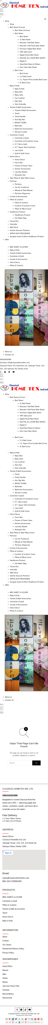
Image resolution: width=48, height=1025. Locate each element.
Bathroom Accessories (24, 129)
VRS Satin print (26, 52)
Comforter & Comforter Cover (26, 141)
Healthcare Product (17, 212)
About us (8, 352)
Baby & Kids (14, 86)
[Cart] (1, 15)
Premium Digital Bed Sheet (30, 49)
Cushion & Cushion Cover (25, 206)
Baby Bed (19, 92)
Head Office (7, 966)
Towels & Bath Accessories (20, 107)
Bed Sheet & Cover (17, 27)
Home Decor (15, 156)
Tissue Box (14, 221)
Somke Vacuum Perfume (20, 230)
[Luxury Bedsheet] (41, 307)
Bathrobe (18, 126)
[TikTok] (25, 1010)
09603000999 (5, 359)
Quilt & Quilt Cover (22, 153)
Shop (7, 21)
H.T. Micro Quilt (21, 144)
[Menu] (1, 1)
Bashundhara (7, 994)
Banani (5, 970)
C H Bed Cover (26, 76)
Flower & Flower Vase (23, 166)
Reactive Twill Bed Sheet (30, 43)
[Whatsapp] (9, 372)
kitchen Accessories (23, 169)
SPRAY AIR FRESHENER (20, 233)
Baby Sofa (19, 95)
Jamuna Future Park (10, 986)
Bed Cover (19, 70)
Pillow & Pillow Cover (23, 209)
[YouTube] (14, 372)
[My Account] (1, 11)
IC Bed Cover (25, 83)
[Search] (1, 9)
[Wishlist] (1, 380)
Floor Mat (19, 163)
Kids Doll (18, 101)
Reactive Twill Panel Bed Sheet (32, 46)
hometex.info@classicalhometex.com (15, 362)
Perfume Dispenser (22, 193)
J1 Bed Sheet (25, 39)
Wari (4, 974)
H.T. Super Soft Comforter (25, 147)
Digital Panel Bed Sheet (29, 55)
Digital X (23, 61)
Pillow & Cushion (16, 200)
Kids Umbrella (20, 104)
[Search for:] (19, 762)
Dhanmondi (7, 998)
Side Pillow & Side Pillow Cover (22, 178)
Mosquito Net (20, 175)
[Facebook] (1, 372)
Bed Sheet (19, 33)
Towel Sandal (20, 116)
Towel (17, 113)
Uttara (5, 978)
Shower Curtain (21, 132)
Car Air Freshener (22, 187)
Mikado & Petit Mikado (24, 190)
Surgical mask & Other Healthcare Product (27, 236)
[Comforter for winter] (26, 307)
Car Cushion (20, 98)
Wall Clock (14, 227)
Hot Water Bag (20, 218)
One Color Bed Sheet (28, 67)
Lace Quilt (19, 150)
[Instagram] (5, 372)
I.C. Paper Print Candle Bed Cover (33, 80)
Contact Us (9, 355)
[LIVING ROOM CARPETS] (12, 307)
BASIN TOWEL (21, 123)
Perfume (13, 181)
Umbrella (13, 224)
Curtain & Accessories (18, 196)
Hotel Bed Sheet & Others (30, 64)
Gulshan (5, 990)
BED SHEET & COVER (19, 247)
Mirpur (5, 982)
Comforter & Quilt (17, 135)
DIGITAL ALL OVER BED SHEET (33, 58)
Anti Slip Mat (20, 120)
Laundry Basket (21, 172)
